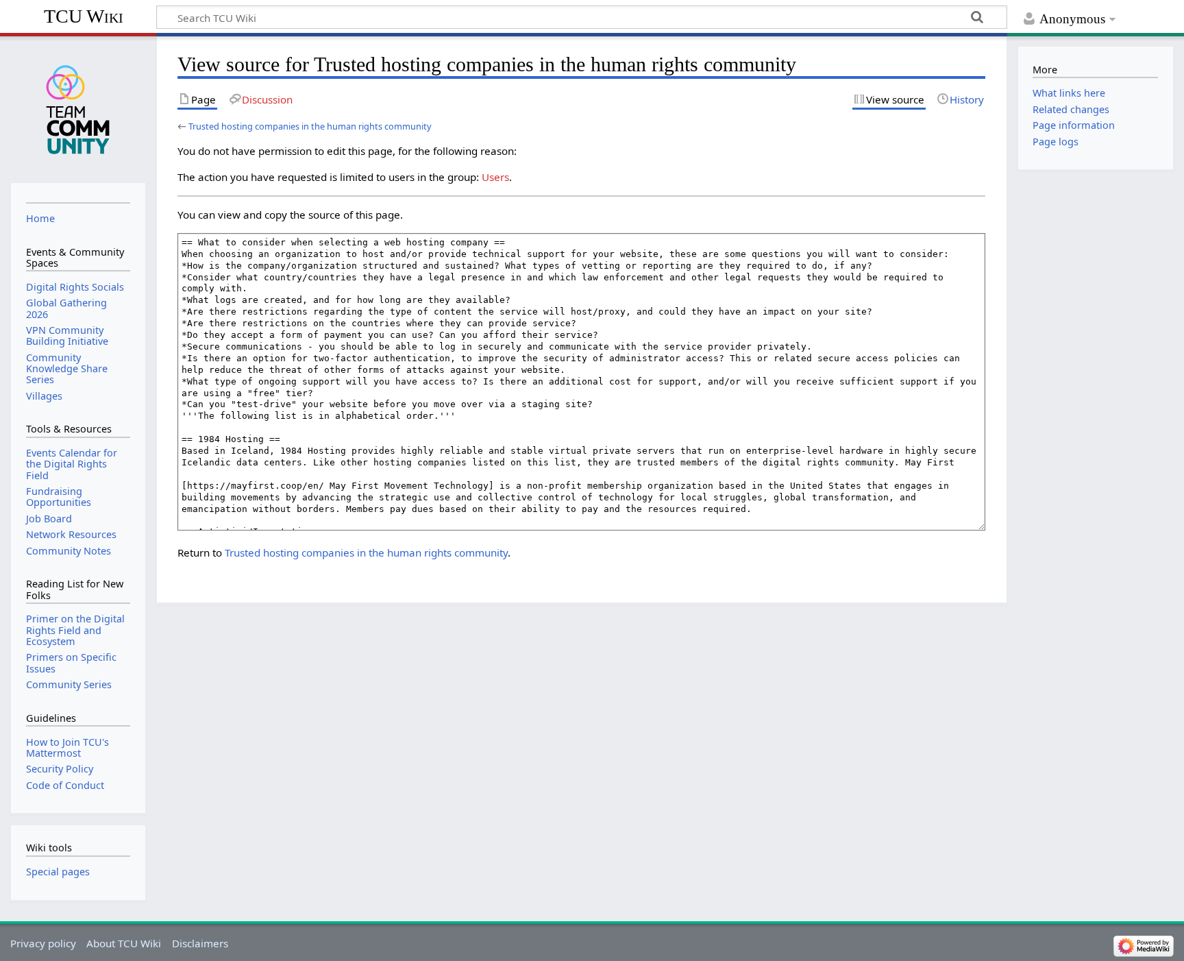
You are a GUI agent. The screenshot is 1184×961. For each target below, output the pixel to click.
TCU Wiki (83, 16)
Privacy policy (43, 943)
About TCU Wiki (123, 943)
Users (495, 177)
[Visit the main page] (78, 108)
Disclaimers (200, 943)
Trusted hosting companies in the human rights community (310, 126)
